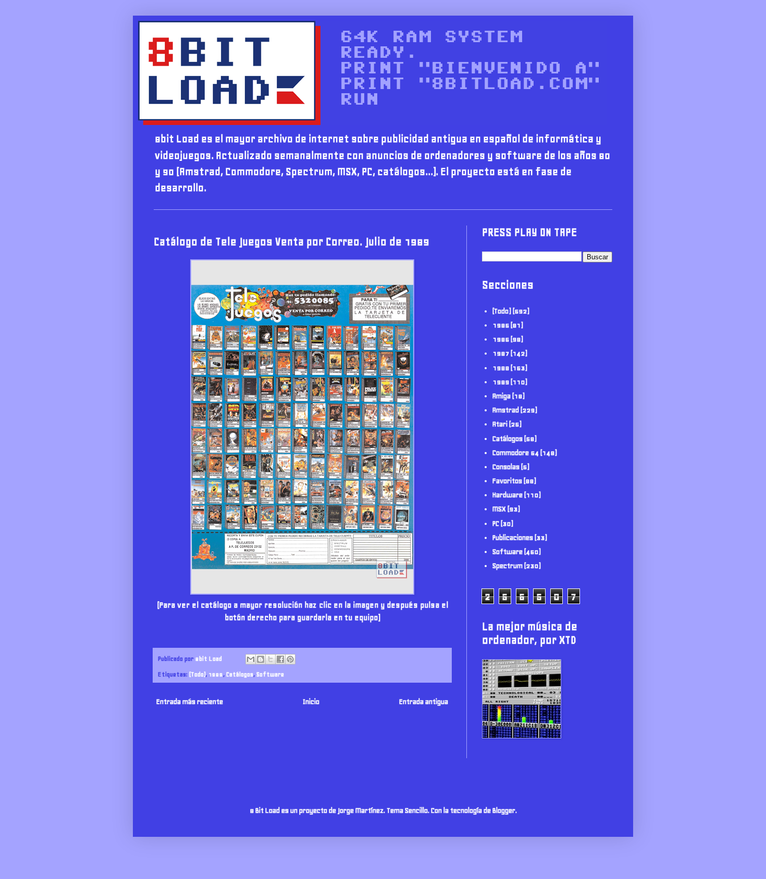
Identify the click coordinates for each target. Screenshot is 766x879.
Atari (500, 424)
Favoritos (507, 480)
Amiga (501, 396)
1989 (215, 674)
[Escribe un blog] (260, 659)
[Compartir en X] (270, 659)
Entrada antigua (423, 701)
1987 (500, 353)
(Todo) (197, 674)
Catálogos (239, 674)
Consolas (506, 466)
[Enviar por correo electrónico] (250, 659)
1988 (500, 367)
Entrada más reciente (189, 701)
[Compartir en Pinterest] (290, 659)
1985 (500, 325)
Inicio (311, 701)
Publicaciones (512, 537)
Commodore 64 (515, 452)
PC (495, 523)
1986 (500, 339)
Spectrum (507, 565)
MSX (499, 509)
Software (270, 674)
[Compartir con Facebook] (280, 659)
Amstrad (505, 410)
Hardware (507, 495)
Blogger (503, 810)
